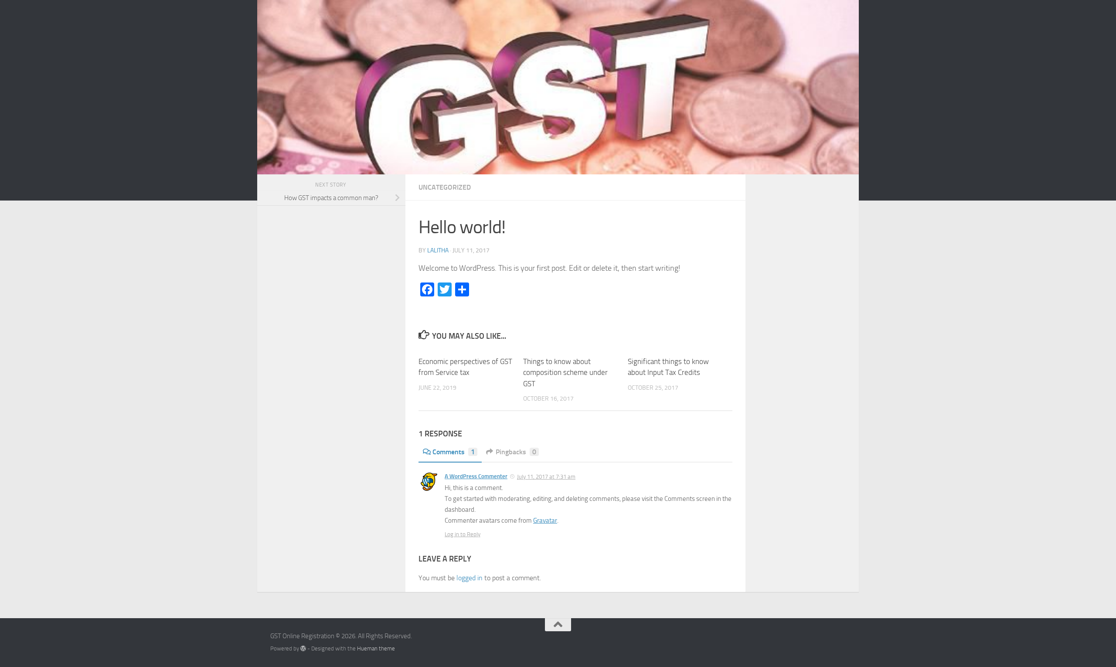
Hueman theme (376, 648)
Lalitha (438, 250)
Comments (453, 452)
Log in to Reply (462, 534)
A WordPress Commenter (476, 476)
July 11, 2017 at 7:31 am (546, 476)
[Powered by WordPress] (303, 648)
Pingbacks (516, 452)
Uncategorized (444, 187)
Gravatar (545, 520)
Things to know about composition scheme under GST (565, 372)
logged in (469, 578)
